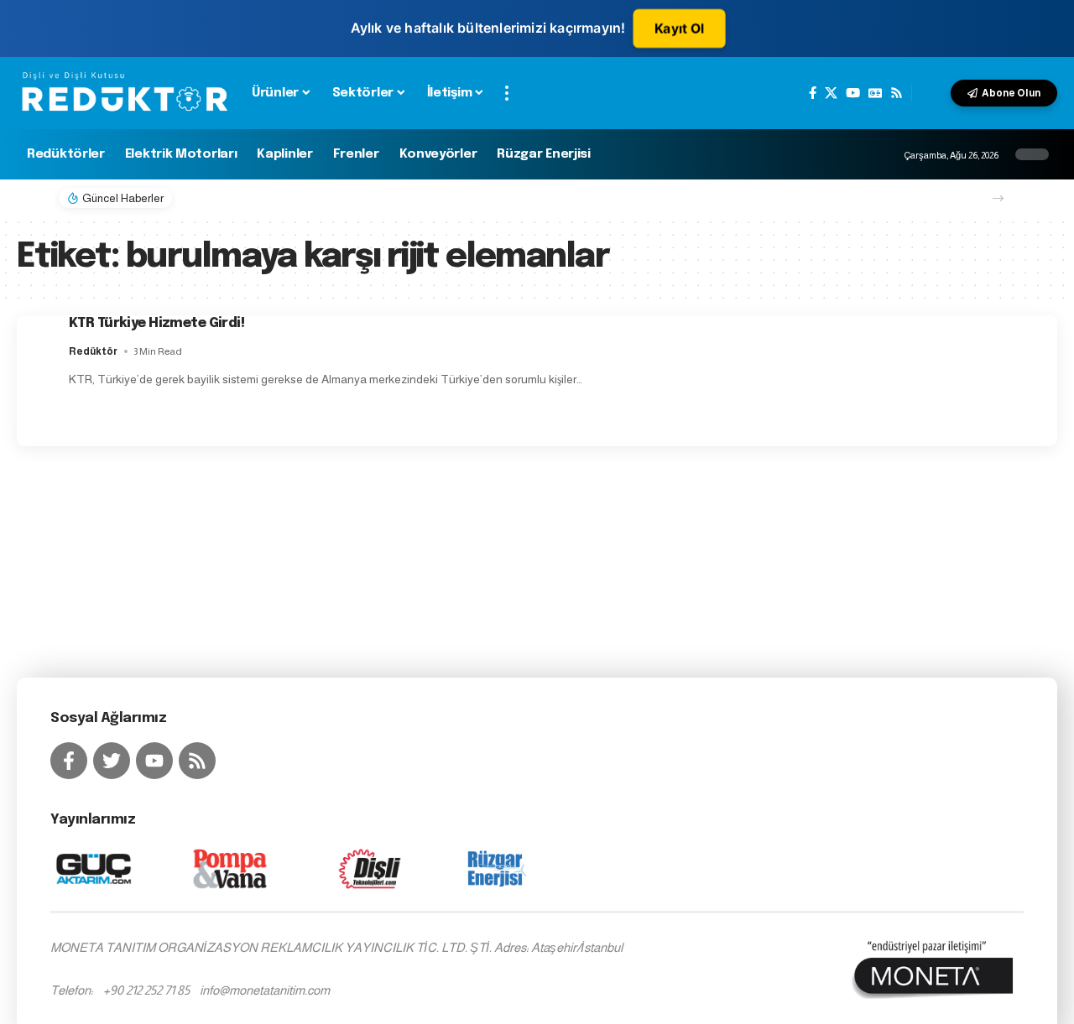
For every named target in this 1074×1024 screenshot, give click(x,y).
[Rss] (896, 93)
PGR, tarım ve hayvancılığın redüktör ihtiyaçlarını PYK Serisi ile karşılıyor (389, 197)
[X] (831, 93)
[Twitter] (111, 760)
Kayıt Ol (679, 28)
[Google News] (875, 93)
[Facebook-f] (68, 760)
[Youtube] (154, 760)
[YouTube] (853, 93)
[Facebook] (813, 93)
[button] (507, 93)
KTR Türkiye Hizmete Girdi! (156, 323)
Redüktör (93, 351)
